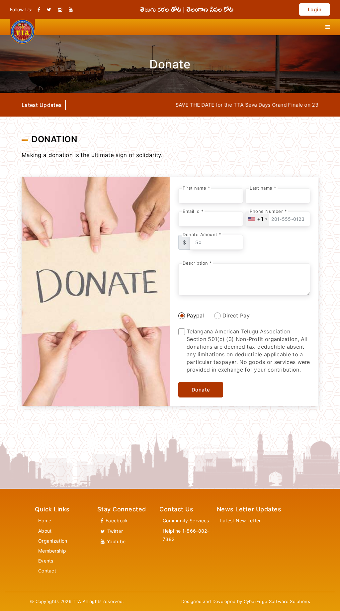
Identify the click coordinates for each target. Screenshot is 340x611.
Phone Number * (268, 211)
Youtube (116, 541)
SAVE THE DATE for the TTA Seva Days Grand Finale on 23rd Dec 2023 (245, 105)
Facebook (116, 520)
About (45, 531)
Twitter (114, 531)
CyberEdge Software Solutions (277, 601)
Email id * (193, 211)
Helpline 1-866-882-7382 (186, 535)
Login (315, 9)
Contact (47, 570)
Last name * (263, 188)
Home (44, 520)
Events (45, 561)
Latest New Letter (240, 520)
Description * (197, 263)
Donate (201, 390)
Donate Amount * (202, 234)
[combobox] (257, 219)
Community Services (186, 520)
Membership (52, 551)
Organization (52, 541)
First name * (196, 188)
